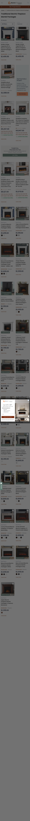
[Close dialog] (28, 400)
